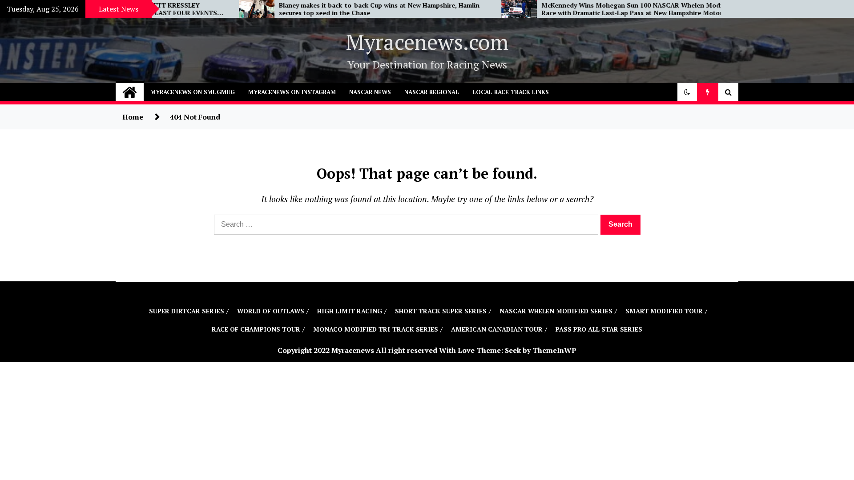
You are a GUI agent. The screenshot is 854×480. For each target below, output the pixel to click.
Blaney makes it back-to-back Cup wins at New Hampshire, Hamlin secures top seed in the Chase (338, 9)
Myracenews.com (427, 42)
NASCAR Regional (431, 92)
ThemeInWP (554, 350)
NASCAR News (370, 92)
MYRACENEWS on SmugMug (192, 92)
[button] (687, 92)
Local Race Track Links (510, 92)
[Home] (130, 92)
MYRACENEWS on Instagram (292, 92)
